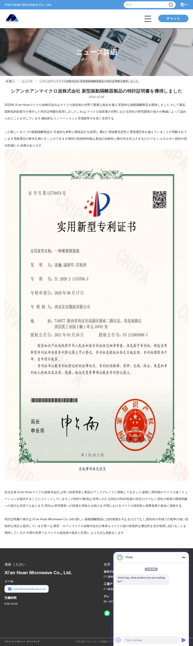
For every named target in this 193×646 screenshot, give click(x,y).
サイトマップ (33, 641)
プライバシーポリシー (15, 641)
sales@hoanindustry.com (29, 588)
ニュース (27, 81)
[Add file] (118, 640)
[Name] (171, 4)
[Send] (184, 640)
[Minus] (183, 557)
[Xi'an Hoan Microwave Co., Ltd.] (25, 18)
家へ (11, 81)
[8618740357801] (107, 613)
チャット (173, 18)
